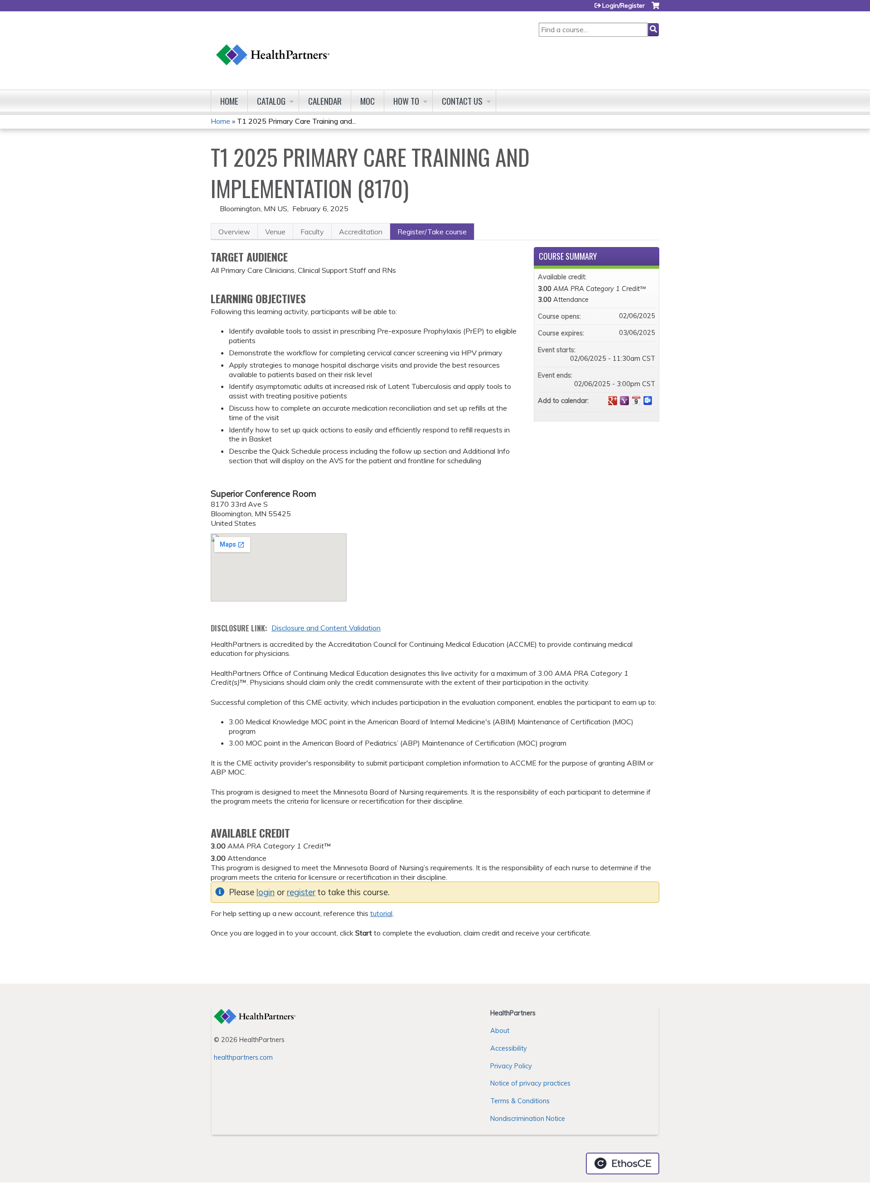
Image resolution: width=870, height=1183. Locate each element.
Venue (275, 231)
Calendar (325, 100)
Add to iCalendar (636, 400)
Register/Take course (432, 231)
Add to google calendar (612, 400)
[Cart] (655, 8)
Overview (234, 231)
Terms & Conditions (520, 1101)
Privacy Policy (511, 1066)
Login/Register (623, 5)
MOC (367, 100)
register (301, 892)
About (499, 1031)
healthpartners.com (243, 1057)
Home (229, 100)
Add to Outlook (647, 400)
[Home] (273, 46)
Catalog (271, 100)
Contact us (462, 100)
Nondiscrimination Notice (527, 1119)
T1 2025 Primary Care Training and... (296, 121)
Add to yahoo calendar (624, 400)
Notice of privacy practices (530, 1083)
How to (406, 100)
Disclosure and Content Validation (326, 627)
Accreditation (360, 231)
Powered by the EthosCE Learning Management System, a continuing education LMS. (622, 1163)
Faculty (312, 231)
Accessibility (508, 1048)
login (265, 892)
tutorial (381, 913)
